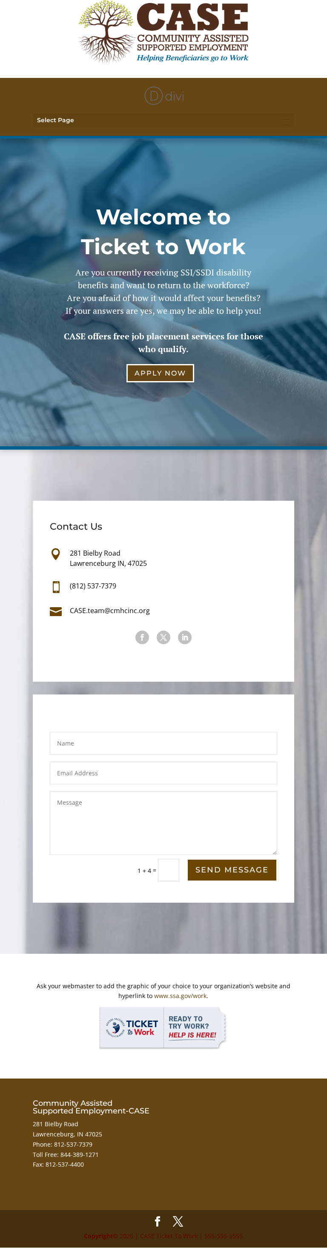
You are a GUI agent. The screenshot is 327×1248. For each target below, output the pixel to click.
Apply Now (160, 373)
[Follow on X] (163, 637)
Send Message (232, 870)
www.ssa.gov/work (180, 996)
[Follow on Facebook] (142, 637)
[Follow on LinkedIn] (185, 637)
